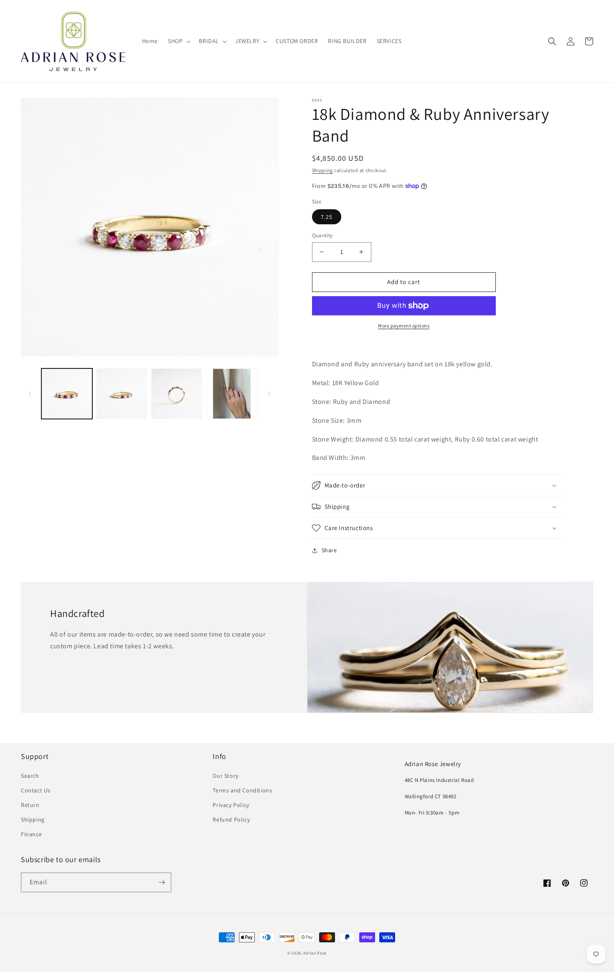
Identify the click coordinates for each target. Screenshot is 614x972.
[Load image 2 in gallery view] (121, 393)
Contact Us (36, 790)
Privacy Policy (231, 805)
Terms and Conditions (242, 790)
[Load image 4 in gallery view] (231, 393)
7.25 (326, 217)
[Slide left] (30, 393)
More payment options (403, 325)
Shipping (322, 170)
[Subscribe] (161, 882)
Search (30, 775)
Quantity (322, 235)
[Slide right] (269, 393)
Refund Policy (231, 819)
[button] (178, 41)
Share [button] (329, 550)
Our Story (225, 775)
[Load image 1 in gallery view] (66, 393)
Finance (31, 834)
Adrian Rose (315, 953)
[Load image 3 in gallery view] (176, 393)
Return (30, 805)
